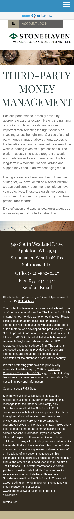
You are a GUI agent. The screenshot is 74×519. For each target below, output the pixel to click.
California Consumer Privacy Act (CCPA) (31, 371)
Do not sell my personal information (35, 379)
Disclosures (10, 502)
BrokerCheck (26, 301)
